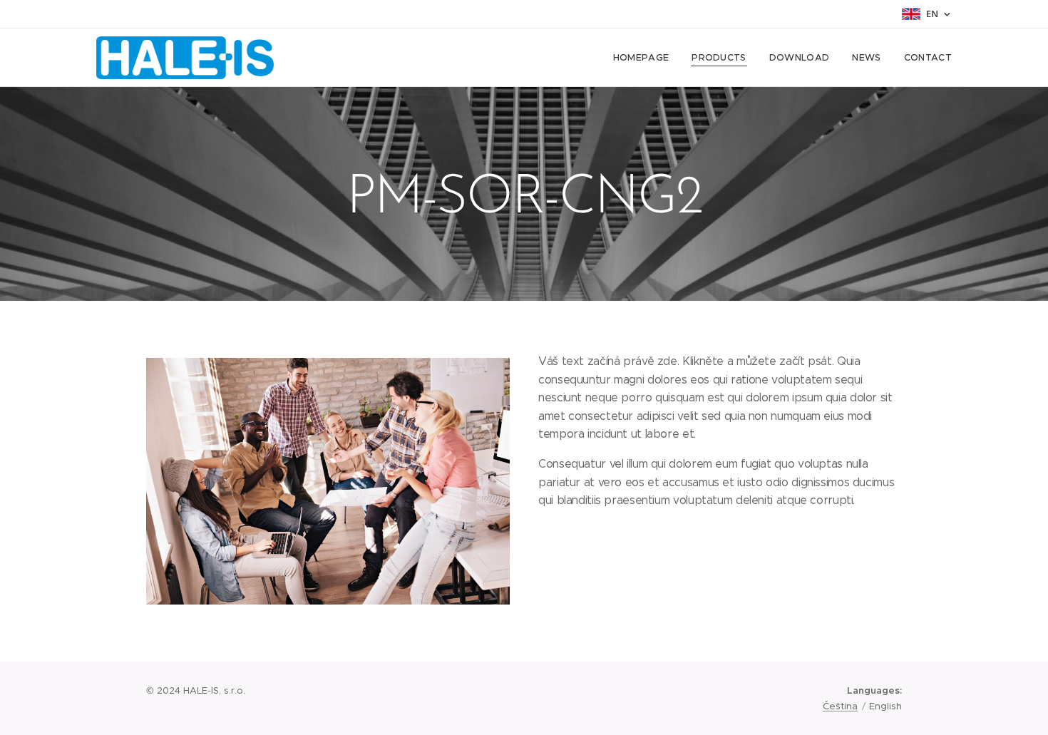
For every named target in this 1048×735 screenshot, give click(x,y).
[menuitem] (645, 58)
